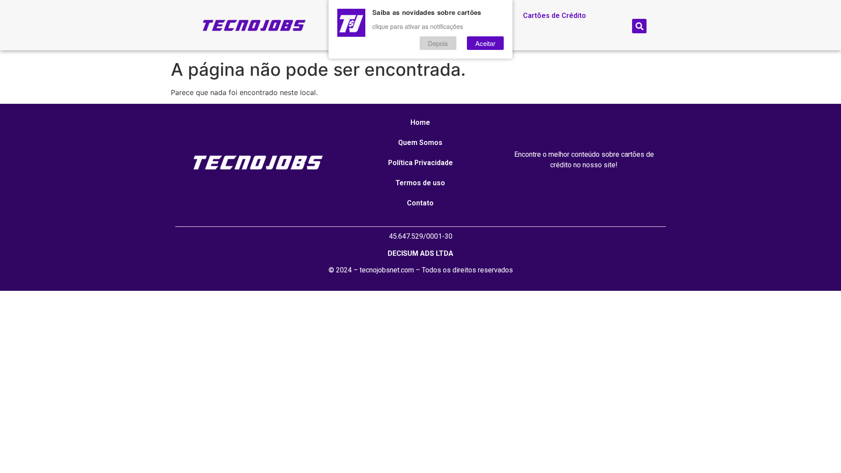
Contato (420, 203)
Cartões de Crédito (554, 15)
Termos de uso (420, 183)
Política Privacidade (420, 163)
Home (420, 122)
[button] (639, 26)
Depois (438, 43)
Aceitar (485, 43)
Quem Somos (420, 142)
